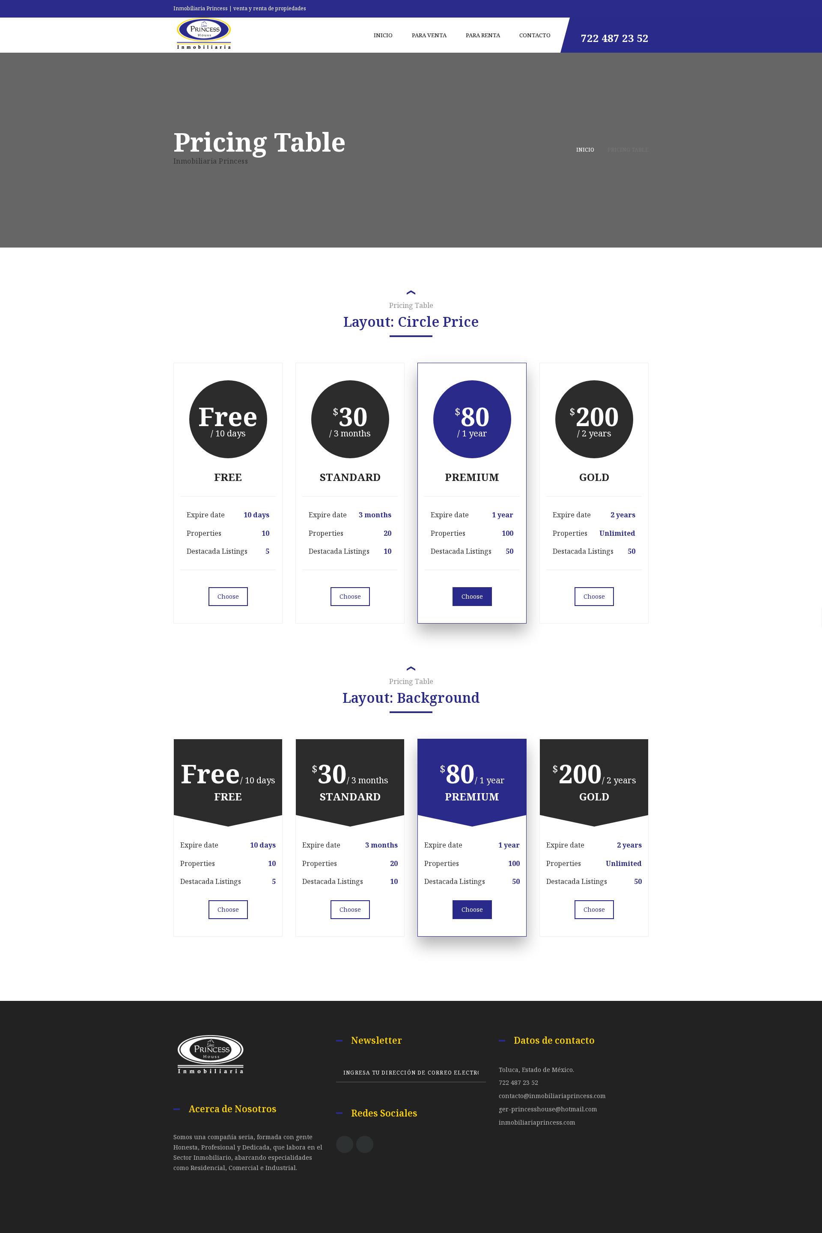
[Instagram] (364, 1144)
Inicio (585, 149)
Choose (228, 596)
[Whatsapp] (646, 7)
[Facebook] (344, 1144)
